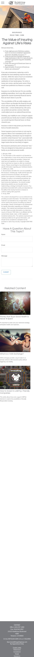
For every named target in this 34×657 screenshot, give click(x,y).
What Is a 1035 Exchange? (12, 354)
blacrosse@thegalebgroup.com (17, 642)
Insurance (17, 656)
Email (3, 245)
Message (4, 256)
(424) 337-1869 (19, 627)
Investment (17, 652)
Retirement (17, 650)
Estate (17, 654)
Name (3, 234)
